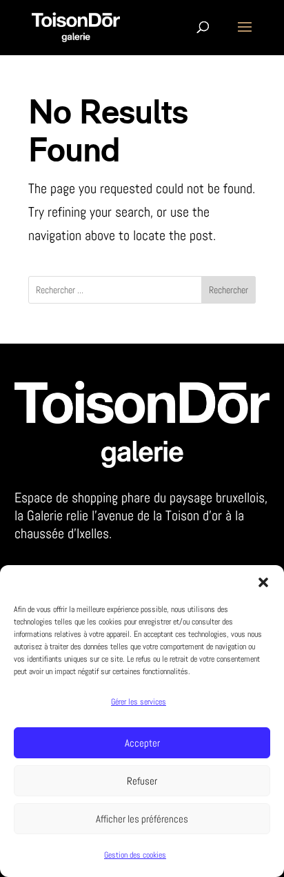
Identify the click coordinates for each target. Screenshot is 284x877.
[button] (263, 582)
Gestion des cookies (135, 854)
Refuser (142, 780)
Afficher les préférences (142, 818)
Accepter (142, 742)
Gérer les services (138, 701)
